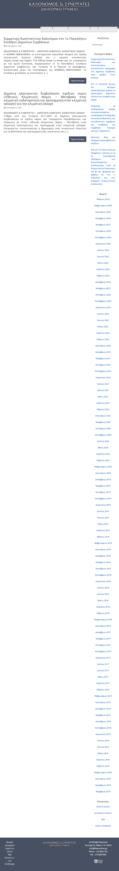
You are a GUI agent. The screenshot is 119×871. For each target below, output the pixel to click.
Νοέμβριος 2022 (103, 288)
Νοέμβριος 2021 (103, 358)
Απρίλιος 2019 (103, 530)
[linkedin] (96, 862)
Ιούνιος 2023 (103, 256)
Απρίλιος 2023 (103, 269)
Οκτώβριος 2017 (103, 645)
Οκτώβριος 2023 (103, 231)
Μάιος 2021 (103, 396)
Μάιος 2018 (103, 600)
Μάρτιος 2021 (103, 409)
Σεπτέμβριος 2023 (103, 237)
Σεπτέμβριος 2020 (103, 435)
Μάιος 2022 (103, 326)
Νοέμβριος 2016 (103, 715)
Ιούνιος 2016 (103, 747)
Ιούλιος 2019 (103, 511)
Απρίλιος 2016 (103, 759)
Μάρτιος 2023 (103, 275)
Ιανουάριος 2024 (103, 212)
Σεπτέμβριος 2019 (103, 498)
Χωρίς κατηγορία (103, 825)
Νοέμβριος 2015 (103, 791)
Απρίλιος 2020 (103, 454)
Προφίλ (46, 29)
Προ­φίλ (9, 842)
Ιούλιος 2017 (103, 664)
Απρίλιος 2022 (103, 333)
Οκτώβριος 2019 (103, 492)
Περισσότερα (77, 80)
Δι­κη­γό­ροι (10, 845)
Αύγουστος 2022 (103, 307)
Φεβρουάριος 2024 (103, 205)
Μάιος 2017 (103, 677)
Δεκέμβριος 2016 (103, 708)
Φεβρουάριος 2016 (103, 772)
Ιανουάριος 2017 (103, 702)
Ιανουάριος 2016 (103, 778)
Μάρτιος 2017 (103, 689)
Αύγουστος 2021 (103, 377)
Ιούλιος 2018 (103, 587)
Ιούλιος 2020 (103, 441)
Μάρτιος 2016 (103, 766)
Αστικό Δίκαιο (103, 806)
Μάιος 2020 (103, 447)
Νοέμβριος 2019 (103, 486)
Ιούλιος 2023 (103, 250)
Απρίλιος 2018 (103, 607)
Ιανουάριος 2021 (103, 415)
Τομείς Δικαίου (79, 29)
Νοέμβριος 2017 (103, 638)
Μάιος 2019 (103, 524)
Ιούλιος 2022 (103, 314)
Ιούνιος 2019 (103, 517)
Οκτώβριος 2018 (103, 568)
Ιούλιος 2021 (103, 384)
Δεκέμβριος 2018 (103, 556)
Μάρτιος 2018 (103, 613)
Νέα (94, 29)
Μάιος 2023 (103, 263)
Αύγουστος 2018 (103, 581)
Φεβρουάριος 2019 (103, 543)
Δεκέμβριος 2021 (103, 352)
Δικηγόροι (61, 29)
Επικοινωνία (108, 29)
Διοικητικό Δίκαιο (103, 813)
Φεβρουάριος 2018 (103, 619)
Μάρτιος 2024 (103, 199)
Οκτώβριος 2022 (103, 294)
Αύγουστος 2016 (103, 734)
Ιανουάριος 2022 (103, 345)
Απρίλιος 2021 (103, 403)
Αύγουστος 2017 (103, 657)
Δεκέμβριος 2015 (103, 785)
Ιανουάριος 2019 (103, 549)
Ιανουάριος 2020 (103, 473)
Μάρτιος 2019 (103, 536)
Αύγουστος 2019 (103, 505)
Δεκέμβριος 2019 (103, 479)
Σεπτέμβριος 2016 (103, 728)
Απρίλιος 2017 (103, 683)
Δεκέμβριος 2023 (103, 218)
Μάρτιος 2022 (103, 339)
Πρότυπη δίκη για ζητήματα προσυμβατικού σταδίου (103, 140)
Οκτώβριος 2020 (103, 428)
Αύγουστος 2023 (103, 243)
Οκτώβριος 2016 (103, 721)
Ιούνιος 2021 (103, 390)
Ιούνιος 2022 (103, 320)
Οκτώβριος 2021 (103, 364)
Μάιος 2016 (103, 753)
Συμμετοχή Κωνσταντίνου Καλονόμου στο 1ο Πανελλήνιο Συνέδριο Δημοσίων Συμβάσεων (45, 40)
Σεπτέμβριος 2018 (103, 575)
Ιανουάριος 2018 (103, 626)
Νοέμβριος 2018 (103, 562)
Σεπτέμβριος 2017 (103, 651)
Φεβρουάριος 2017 (103, 696)
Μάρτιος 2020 (103, 460)
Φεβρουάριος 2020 (103, 466)
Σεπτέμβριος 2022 (103, 301)
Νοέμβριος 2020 (103, 422)
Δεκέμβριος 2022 (103, 282)
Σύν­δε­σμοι (10, 864)
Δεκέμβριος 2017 (103, 632)
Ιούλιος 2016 (103, 740)
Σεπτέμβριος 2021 (103, 371)
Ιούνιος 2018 (103, 594)
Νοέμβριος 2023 (103, 224)
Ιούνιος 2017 (103, 670)
